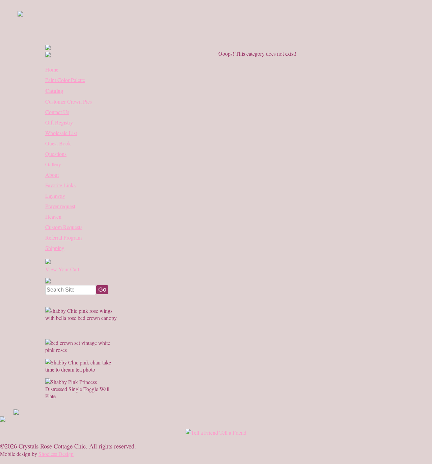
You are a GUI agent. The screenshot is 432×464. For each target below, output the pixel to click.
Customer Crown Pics (68, 101)
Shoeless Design (56, 453)
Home (51, 69)
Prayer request (60, 206)
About (52, 174)
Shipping (54, 247)
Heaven (53, 216)
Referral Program (63, 237)
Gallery (53, 164)
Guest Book (58, 143)
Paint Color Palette (65, 79)
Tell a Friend (232, 432)
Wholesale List (61, 132)
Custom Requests (63, 226)
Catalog (54, 90)
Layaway (55, 195)
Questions (55, 153)
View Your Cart (62, 269)
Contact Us (57, 111)
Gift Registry (59, 122)
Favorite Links (60, 185)
